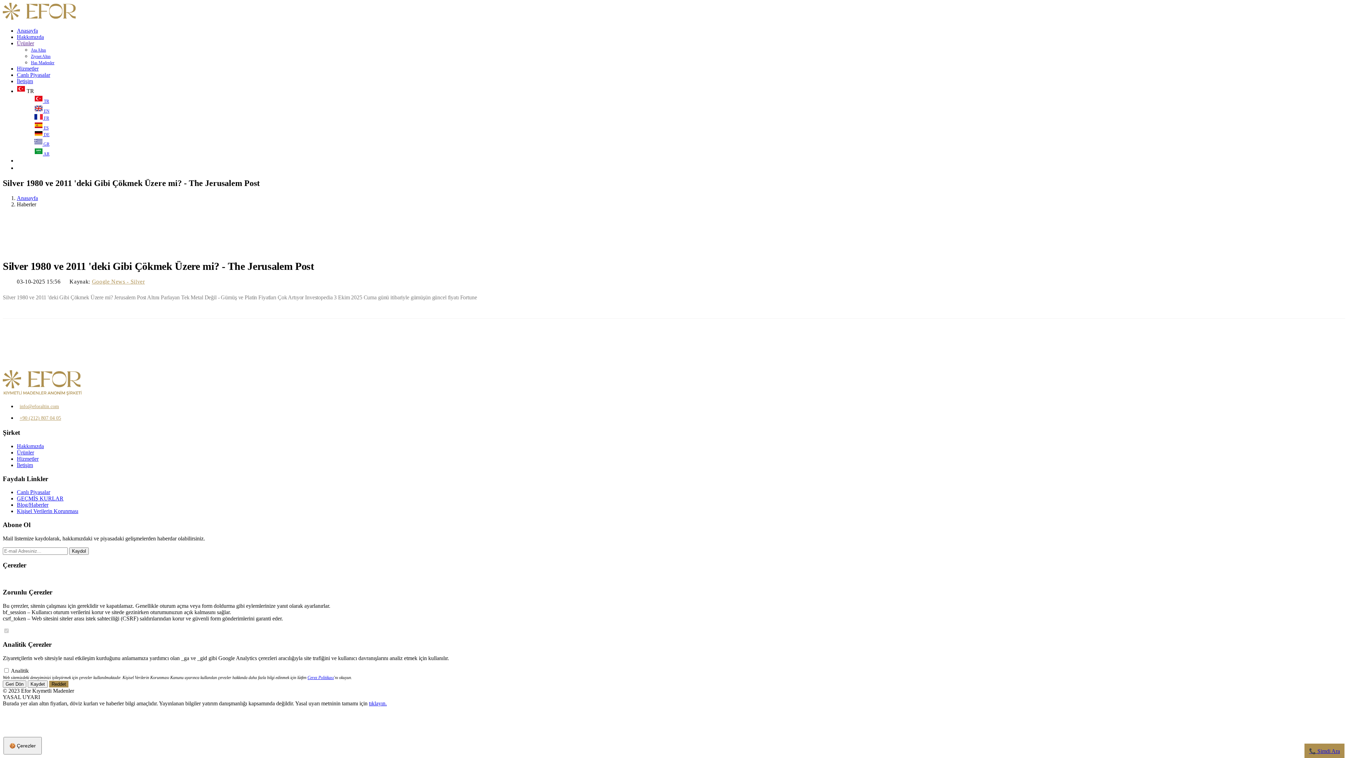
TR (46, 101)
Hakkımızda (30, 37)
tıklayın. (378, 703)
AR (46, 154)
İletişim (25, 81)
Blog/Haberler (32, 505)
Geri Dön (15, 684)
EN (46, 111)
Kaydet (38, 684)
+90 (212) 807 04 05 (40, 418)
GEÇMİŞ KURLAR (40, 498)
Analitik (20, 671)
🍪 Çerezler (22, 746)
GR (45, 144)
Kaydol (79, 551)
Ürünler (25, 43)
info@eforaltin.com (39, 406)
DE (46, 134)
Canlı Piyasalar (33, 75)
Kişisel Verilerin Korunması (47, 511)
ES (46, 128)
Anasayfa (27, 31)
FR (46, 118)
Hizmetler (28, 69)
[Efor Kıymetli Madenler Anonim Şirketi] (40, 19)
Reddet (59, 684)
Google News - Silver (118, 282)
